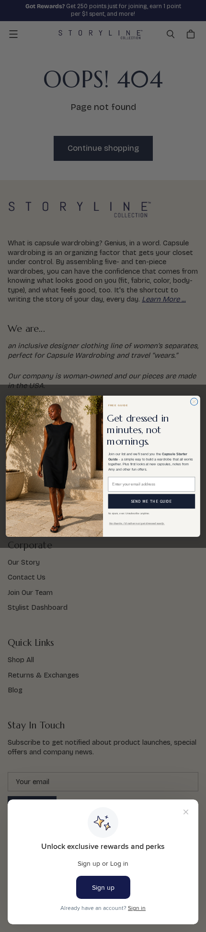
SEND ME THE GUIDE (151, 500)
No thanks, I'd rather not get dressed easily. (137, 522)
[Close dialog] (194, 401)
